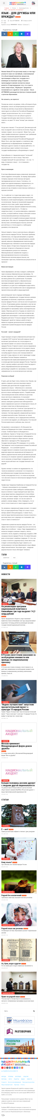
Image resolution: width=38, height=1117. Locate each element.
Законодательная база (28, 1082)
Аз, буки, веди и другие (11, 964)
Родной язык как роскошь (12, 928)
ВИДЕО (23, 1079)
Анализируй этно (8, 892)
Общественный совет (7, 1084)
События (5, 702)
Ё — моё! (4, 829)
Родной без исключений (11, 895)
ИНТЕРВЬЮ (18, 1076)
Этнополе (6, 826)
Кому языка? (6, 862)
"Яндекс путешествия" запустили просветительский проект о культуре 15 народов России (17, 707)
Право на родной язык (10, 997)
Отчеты (23, 1084)
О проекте (4, 1082)
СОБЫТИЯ (25, 1076)
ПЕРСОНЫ (3, 1079)
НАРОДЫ (3, 1076)
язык (14, 557)
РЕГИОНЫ (10, 1076)
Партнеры (16, 1084)
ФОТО (10, 1079)
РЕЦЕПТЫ (16, 1079)
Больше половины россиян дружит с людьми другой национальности (18, 784)
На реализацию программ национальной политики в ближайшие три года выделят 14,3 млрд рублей (18, 610)
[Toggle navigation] (4, 3)
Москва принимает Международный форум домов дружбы (16, 746)
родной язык (6, 557)
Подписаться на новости (10, 1071)
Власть (5, 604)
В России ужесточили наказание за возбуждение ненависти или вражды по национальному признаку (18, 658)
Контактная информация (14, 1082)
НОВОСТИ (29, 1079)
